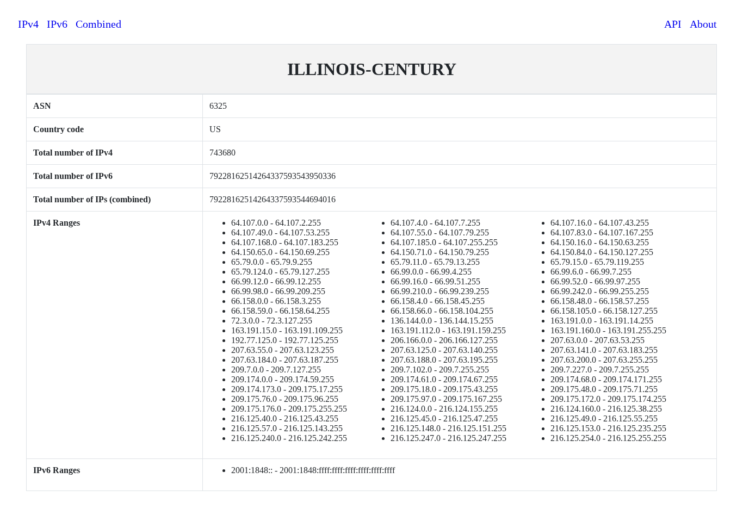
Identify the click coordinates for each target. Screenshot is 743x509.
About (703, 24)
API (673, 24)
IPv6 (57, 24)
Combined (98, 24)
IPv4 (28, 24)
